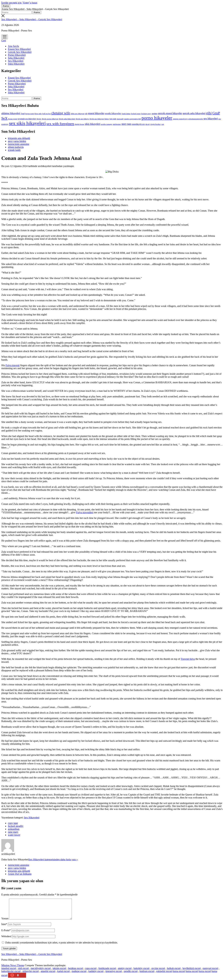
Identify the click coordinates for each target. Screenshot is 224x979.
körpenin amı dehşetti (19, 138)
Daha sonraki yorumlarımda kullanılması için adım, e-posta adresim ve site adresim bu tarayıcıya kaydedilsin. (61, 942)
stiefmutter (117, 124)
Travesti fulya (188, 659)
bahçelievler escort (10, 971)
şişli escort (23, 968)
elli (86, 114)
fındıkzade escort (107, 968)
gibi (209, 113)
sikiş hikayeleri (92, 124)
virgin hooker (155, 124)
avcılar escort (158, 968)
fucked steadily (15, 826)
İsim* (4, 924)
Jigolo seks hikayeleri (67, 119)
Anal (23, 113)
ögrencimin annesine (18, 144)
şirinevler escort (30, 971)
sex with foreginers (60, 124)
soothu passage (106, 124)
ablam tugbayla (16, 147)
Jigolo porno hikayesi (50, 119)
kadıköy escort (95, 971)
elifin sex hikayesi (77, 114)
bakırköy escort (141, 968)
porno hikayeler (157, 117)
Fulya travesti (13, 365)
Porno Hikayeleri (17, 55)
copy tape (13, 823)
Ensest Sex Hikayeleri (19, 49)
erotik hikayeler (113, 113)
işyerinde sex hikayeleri (27, 119)
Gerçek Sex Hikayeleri (19, 52)
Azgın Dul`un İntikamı (19, 873)
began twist (29, 114)
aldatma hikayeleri (10, 113)
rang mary (13, 832)
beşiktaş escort (75, 968)
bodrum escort (147, 971)
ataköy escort (125, 968)
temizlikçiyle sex (138, 124)
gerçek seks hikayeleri (194, 113)
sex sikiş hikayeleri (27, 123)
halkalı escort (174, 968)
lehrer (106, 119)
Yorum (4, 918)
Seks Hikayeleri (16, 58)
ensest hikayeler (96, 113)
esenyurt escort (210, 968)
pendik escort (131, 971)
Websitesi (6, 936)
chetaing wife (60, 113)
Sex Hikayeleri (15, 60)
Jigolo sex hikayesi (97, 119)
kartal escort (63, 971)
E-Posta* (6, 930)
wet (162, 124)
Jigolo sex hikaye (82, 119)
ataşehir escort (48, 971)
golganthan (13, 829)
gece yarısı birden (17, 141)
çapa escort (90, 968)
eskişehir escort (164, 971)
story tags (126, 124)
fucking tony (146, 114)
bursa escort (179, 971)
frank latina (126, 114)
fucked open (136, 114)
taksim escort (59, 968)
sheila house (79, 124)
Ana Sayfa (13, 46)
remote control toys (180, 119)
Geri (3, 40)
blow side (38, 114)
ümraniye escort (113, 971)
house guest (12, 119)
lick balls (113, 119)
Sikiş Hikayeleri (16, 63)
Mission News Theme (12, 965)
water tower (14, 835)
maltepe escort (79, 971)
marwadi (120, 119)
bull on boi (46, 114)
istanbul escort (8, 968)
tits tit (147, 124)
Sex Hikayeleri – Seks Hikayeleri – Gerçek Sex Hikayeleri (31, 19)
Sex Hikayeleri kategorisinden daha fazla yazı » (53, 859)
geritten (154, 113)
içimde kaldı (14, 150)
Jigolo (39, 119)
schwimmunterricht (195, 119)
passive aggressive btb (132, 119)
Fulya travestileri (84, 512)
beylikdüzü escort (192, 968)
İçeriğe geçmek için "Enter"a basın (19, 2)
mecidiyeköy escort (41, 968)
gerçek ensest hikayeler (170, 113)
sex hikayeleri (211, 118)
